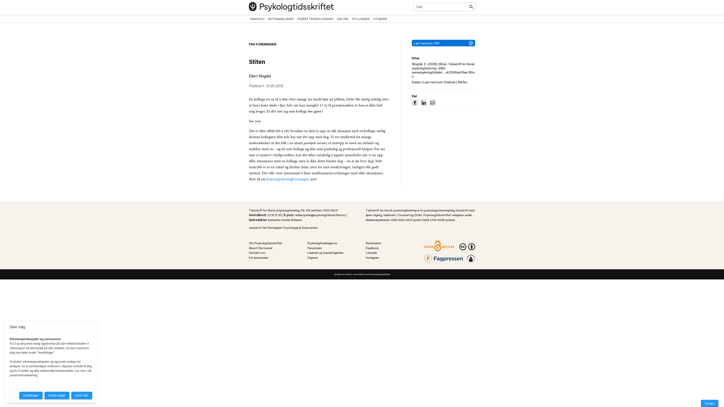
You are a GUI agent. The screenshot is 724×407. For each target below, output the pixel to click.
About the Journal (260, 248)
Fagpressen (431, 257)
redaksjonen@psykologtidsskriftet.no (320, 215)
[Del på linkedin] (424, 103)
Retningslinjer (281, 19)
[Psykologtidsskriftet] (291, 6)
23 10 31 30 (274, 215)
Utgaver (380, 19)
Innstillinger (31, 395)
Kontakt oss (257, 253)
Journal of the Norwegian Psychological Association (283, 228)
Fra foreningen (262, 44)
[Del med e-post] (432, 103)
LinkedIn (371, 253)
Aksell (348, 274)
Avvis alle (81, 395)
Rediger (709, 403)
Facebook (372, 248)
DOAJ (418, 215)
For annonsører (258, 257)
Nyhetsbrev (373, 243)
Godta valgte (56, 395)
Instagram (372, 257)
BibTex (462, 82)
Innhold (257, 19)
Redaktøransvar (471, 257)
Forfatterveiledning (315, 19)
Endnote (450, 82)
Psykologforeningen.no (322, 243)
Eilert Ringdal (260, 75)
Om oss (342, 19)
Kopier (416, 82)
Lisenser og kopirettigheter (325, 253)
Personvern (314, 248)
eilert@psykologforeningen (288, 179)
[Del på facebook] (415, 103)
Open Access (433, 243)
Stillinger (361, 19)
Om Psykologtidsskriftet (265, 243)
